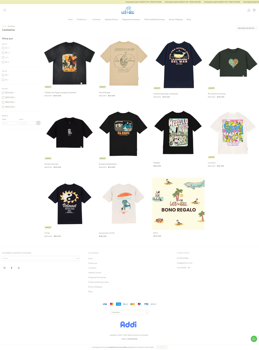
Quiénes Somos (111, 19)
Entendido (162, 347)
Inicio (70, 19)
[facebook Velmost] (11, 268)
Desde (4, 119)
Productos (81, 19)
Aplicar (38, 123)
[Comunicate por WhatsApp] (254, 339)
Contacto (96, 19)
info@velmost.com (184, 263)
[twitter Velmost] (18, 268)
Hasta (21, 119)
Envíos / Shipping (176, 19)
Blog (189, 19)
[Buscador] (4, 10)
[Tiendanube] (129, 339)
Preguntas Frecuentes (131, 19)
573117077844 (182, 258)
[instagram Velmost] (4, 268)
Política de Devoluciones (154, 19)
